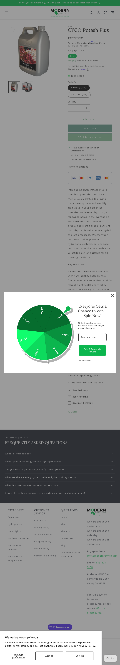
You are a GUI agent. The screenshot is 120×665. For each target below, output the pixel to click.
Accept (49, 655)
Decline (79, 655)
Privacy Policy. (87, 645)
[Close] (112, 295)
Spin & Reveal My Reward (92, 350)
